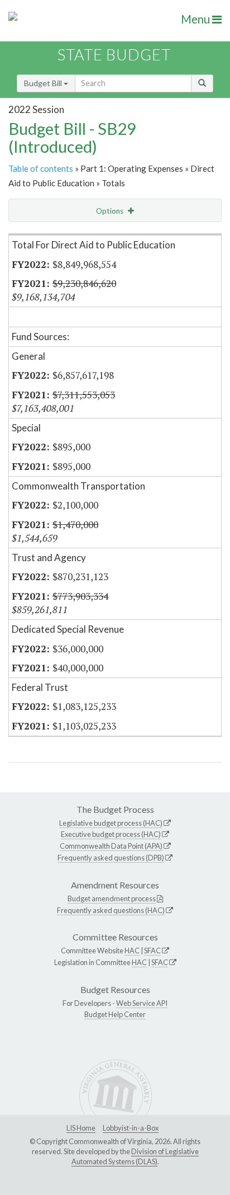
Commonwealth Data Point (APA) (111, 845)
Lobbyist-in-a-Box (131, 1127)
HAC (132, 950)
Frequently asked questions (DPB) (111, 857)
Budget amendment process (112, 898)
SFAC (152, 950)
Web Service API (141, 1003)
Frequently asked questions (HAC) (111, 910)
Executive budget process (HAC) (111, 834)
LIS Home (80, 1127)
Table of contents (40, 168)
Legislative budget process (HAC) (110, 822)
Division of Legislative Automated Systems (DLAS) (135, 1156)
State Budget (114, 54)
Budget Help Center (115, 1014)
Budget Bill (44, 83)
